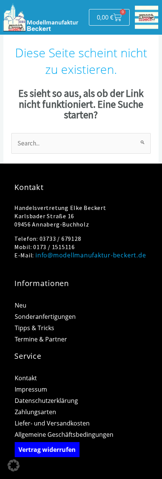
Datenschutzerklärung (46, 400)
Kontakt (26, 378)
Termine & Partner (41, 339)
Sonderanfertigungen (45, 316)
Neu (20, 305)
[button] (13, 465)
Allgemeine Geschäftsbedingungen (64, 434)
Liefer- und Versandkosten (52, 423)
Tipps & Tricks (34, 328)
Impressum (31, 389)
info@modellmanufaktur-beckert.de (90, 255)
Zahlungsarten (35, 412)
